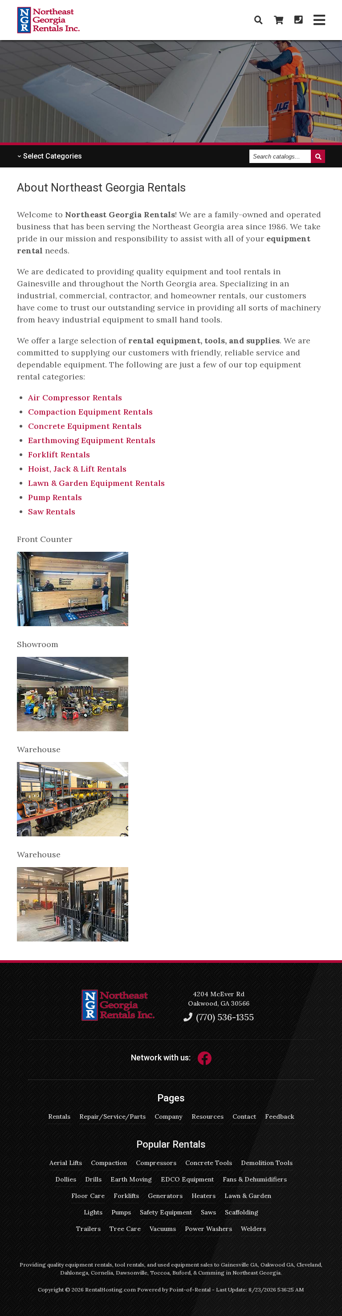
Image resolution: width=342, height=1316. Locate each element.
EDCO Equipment (187, 1179)
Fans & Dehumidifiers (255, 1179)
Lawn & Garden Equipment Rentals (96, 483)
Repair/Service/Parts (112, 1116)
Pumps (121, 1212)
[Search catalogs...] (258, 20)
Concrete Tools (208, 1163)
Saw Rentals (51, 511)
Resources (207, 1116)
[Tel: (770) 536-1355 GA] (298, 20)
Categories (51, 156)
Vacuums (163, 1229)
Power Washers (208, 1229)
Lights (93, 1212)
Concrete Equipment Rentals (85, 426)
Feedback (279, 1116)
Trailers (88, 1229)
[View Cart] (278, 20)
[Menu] (319, 20)
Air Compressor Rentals (75, 397)
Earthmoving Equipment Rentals (91, 440)
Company (169, 1116)
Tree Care (125, 1229)
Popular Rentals (171, 1144)
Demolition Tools (267, 1163)
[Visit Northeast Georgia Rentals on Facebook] (204, 1061)
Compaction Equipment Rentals (90, 412)
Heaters (203, 1196)
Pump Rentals (55, 497)
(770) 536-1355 (224, 1017)
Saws (208, 1212)
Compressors (156, 1163)
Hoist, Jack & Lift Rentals (77, 469)
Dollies (65, 1179)
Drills (93, 1179)
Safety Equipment (166, 1212)
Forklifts (126, 1196)
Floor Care (88, 1196)
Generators (165, 1196)
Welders (253, 1229)
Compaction (109, 1163)
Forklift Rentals (59, 454)
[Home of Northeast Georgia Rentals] (118, 1019)
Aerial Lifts (65, 1163)
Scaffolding (241, 1212)
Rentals (59, 1116)
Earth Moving (131, 1179)
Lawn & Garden (247, 1196)
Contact (244, 1116)
